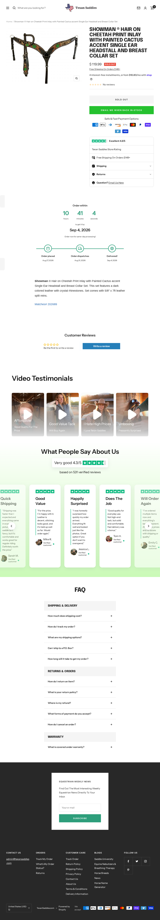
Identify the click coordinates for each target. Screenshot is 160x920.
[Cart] (152, 8)
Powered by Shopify (64, 908)
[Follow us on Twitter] (137, 861)
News (97, 878)
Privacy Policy (73, 873)
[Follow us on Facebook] (128, 861)
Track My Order (44, 859)
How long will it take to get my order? (68, 658)
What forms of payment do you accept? (69, 713)
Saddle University (103, 859)
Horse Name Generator (101, 885)
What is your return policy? (63, 692)
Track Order (72, 859)
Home (9, 21)
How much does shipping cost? (65, 615)
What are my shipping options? (65, 637)
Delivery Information (77, 893)
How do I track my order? (61, 626)
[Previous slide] (11, 526)
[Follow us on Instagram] (145, 861)
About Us (71, 883)
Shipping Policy (74, 869)
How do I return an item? (61, 681)
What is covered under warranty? (66, 747)
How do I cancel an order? (62, 724)
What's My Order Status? (45, 866)
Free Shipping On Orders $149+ (104, 69)
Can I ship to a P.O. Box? (60, 648)
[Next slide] (148, 526)
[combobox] (41, 8)
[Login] (145, 8)
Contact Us (72, 878)
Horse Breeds (101, 873)
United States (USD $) (17, 908)
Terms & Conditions (76, 888)
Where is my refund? (59, 702)
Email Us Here (116, 182)
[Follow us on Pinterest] (128, 870)
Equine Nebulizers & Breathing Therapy (105, 866)
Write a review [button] (101, 346)
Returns (40, 873)
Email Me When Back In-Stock (121, 110)
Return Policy (73, 864)
